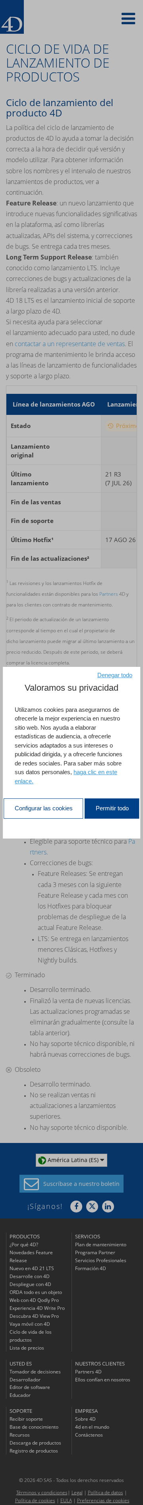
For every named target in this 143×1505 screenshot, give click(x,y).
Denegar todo (114, 675)
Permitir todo (112, 808)
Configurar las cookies (44, 808)
